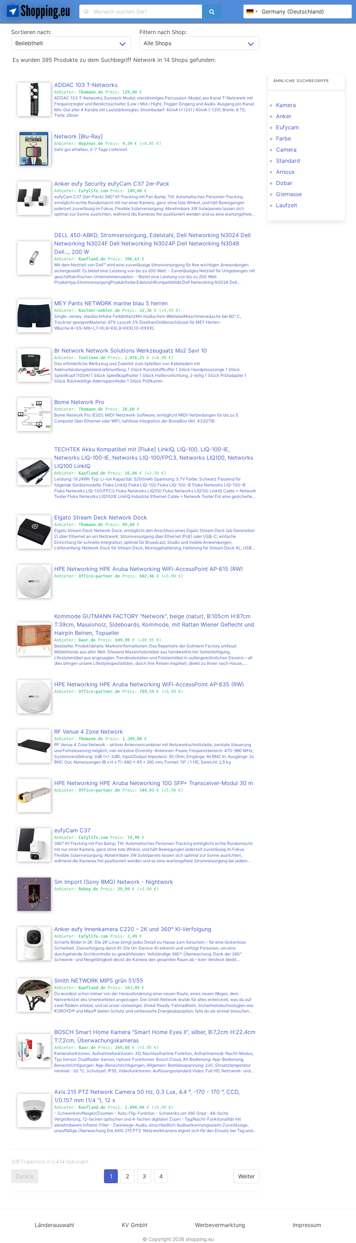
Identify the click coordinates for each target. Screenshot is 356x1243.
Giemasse (289, 194)
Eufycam (287, 127)
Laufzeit (286, 205)
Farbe (283, 138)
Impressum (307, 1224)
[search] (211, 11)
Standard (288, 160)
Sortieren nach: (31, 32)
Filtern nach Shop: (163, 32)
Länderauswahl (54, 1224)
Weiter (246, 1176)
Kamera (286, 105)
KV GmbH (134, 1224)
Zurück (25, 1176)
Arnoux (285, 171)
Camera (286, 149)
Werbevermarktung (220, 1224)
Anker (283, 116)
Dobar (284, 182)
